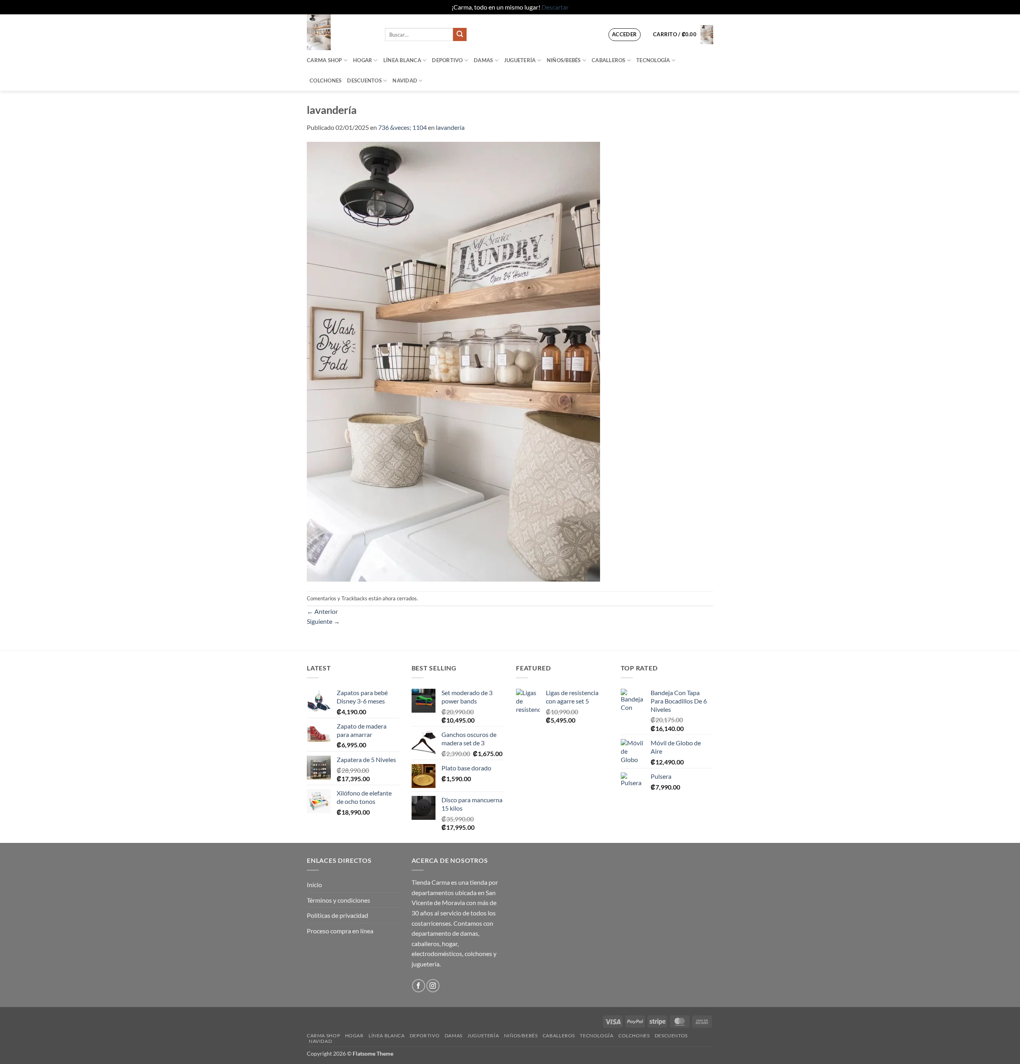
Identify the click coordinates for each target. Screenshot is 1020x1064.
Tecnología (653, 60)
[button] (624, 34)
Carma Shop (324, 60)
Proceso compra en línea (340, 931)
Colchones (325, 80)
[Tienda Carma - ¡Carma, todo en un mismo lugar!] (340, 32)
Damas (483, 60)
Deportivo (447, 60)
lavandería (450, 127)
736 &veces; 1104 (402, 127)
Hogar (362, 60)
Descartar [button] (555, 7)
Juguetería (520, 60)
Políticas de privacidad (337, 915)
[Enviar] (460, 34)
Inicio (314, 884)
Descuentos (364, 80)
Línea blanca (402, 60)
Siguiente (323, 621)
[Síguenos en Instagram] (432, 985)
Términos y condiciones (338, 900)
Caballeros (609, 60)
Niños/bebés (564, 60)
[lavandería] (453, 360)
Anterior (322, 611)
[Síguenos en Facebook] (418, 985)
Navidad (404, 80)
